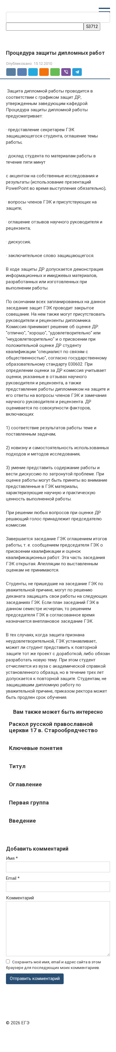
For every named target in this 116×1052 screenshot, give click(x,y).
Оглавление (25, 784)
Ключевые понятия (35, 748)
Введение (22, 820)
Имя (12, 858)
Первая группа (29, 802)
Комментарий (20, 898)
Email (13, 878)
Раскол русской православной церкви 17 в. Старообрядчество (53, 727)
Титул (17, 766)
